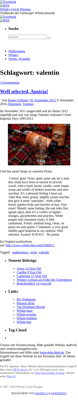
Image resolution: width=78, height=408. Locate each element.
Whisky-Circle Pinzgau (15, 9)
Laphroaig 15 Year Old (32, 276)
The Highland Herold (31, 307)
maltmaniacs (20, 252)
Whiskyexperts (26, 314)
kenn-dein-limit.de (52, 352)
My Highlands (26, 299)
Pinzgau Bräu (26, 303)
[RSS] (4, 5)
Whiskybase (25, 310)
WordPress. (59, 393)
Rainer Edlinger (18, 100)
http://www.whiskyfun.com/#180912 (30, 245)
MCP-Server (20, 369)
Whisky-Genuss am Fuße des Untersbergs (44, 279)
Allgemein (14, 104)
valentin (44, 252)
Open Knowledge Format (49, 373)
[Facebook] (8, 2)
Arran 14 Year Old (29, 268)
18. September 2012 (43, 100)
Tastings (28, 104)
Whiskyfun (24, 322)
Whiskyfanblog (27, 318)
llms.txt (11, 376)
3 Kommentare (10, 82)
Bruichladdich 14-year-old (34, 283)
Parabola (41, 393)
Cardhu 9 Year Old (29, 272)
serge (33, 252)
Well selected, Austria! (24, 91)
